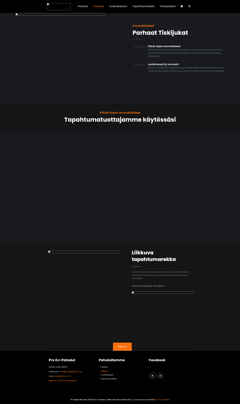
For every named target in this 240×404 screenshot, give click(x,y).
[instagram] (160, 375)
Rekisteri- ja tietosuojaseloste (63, 380)
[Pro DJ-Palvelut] (59, 6)
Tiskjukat (104, 371)
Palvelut (83, 6)
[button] (163, 308)
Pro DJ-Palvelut (163, 399)
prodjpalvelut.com (62, 376)
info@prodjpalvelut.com (71, 371)
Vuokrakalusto (118, 6)
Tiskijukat (98, 6)
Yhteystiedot (168, 6)
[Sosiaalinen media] (182, 6)
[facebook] (152, 375)
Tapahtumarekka (143, 6)
